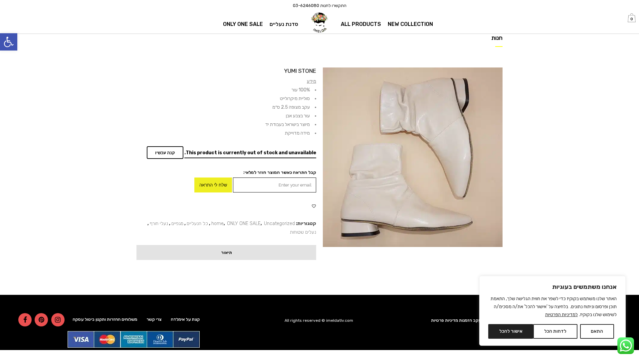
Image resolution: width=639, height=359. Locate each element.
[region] (552, 311)
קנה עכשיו (165, 152)
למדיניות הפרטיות (561, 314)
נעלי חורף (159, 223)
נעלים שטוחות (303, 232)
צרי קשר (153, 319)
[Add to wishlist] (314, 206)
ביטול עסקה (84, 319)
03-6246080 (306, 5)
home (217, 223)
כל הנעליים (197, 223)
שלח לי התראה (213, 184)
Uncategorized (279, 223)
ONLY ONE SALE (244, 223)
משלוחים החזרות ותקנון (116, 319)
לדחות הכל (555, 331)
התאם (597, 331)
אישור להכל (511, 331)
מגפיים (177, 223)
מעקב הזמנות (471, 320)
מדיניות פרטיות (444, 320)
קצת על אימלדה (185, 319)
